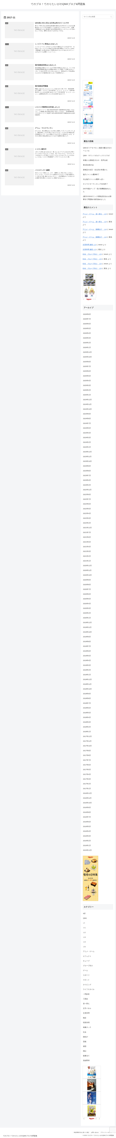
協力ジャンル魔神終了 (91, 174)
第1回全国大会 (88, 165)
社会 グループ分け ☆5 (92, 254)
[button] (111, 17)
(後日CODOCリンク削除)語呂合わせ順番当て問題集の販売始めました (97, 197)
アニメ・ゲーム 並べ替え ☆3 (94, 214)
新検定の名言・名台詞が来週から (95, 170)
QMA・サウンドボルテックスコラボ (96, 155)
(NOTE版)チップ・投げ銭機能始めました (97, 190)
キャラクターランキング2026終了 (95, 184)
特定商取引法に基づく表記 (81, 1132)
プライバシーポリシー (107, 1132)
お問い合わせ (95, 1132)
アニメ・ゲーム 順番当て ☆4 (94, 229)
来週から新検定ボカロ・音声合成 (95, 160)
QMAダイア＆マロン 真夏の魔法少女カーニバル (97, 149)
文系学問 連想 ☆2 (89, 245)
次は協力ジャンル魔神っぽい (93, 179)
